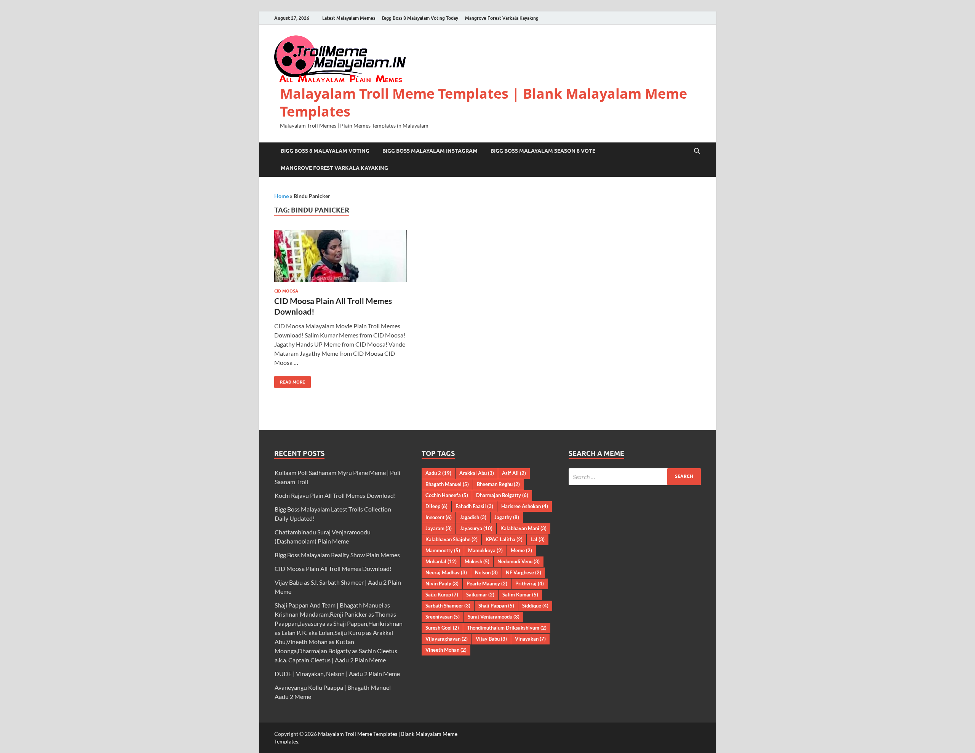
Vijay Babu (491, 639)
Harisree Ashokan (524, 506)
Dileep (436, 506)
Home (281, 196)
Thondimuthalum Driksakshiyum (507, 628)
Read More (289, 380)
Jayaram (438, 528)
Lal (538, 539)
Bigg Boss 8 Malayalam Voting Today (420, 18)
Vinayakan (530, 639)
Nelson (486, 572)
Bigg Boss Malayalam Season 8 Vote (543, 151)
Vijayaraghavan (446, 639)
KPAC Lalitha (504, 539)
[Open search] (697, 151)
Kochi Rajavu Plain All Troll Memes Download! (335, 495)
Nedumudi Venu (518, 561)
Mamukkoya (485, 550)
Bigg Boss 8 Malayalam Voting (325, 151)
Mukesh (477, 561)
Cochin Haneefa (446, 495)
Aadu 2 (438, 473)
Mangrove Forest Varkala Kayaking (502, 18)
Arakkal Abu (476, 473)
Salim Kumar (520, 595)
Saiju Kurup (441, 595)
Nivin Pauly (442, 583)
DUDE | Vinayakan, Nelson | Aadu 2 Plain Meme (337, 673)
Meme (521, 550)
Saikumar (480, 595)
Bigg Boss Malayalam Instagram (430, 151)
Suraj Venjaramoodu (493, 617)
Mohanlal (441, 561)
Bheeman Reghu (498, 484)
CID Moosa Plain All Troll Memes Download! (333, 568)
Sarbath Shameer (447, 606)
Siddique (535, 606)
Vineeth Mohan (446, 650)
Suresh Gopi (442, 628)
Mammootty (442, 550)
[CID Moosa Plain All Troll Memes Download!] (340, 256)
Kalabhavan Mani (523, 528)
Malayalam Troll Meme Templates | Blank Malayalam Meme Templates (483, 102)
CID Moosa (286, 291)
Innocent (438, 517)
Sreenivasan (442, 617)
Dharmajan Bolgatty (502, 495)
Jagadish (473, 517)
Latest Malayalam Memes (348, 18)
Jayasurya (476, 528)
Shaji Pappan (496, 606)
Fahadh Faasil (474, 506)
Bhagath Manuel (447, 484)
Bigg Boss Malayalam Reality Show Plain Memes (337, 554)
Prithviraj (529, 583)
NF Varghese (523, 572)
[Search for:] (635, 476)
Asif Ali (514, 473)
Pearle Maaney (487, 583)
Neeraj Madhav (446, 572)
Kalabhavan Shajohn (451, 539)
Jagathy (506, 517)
